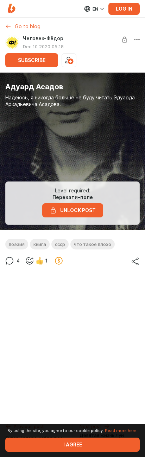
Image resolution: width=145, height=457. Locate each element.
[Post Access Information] (124, 39)
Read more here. (121, 430)
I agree (72, 444)
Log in (124, 9)
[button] (11, 8)
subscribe (31, 60)
